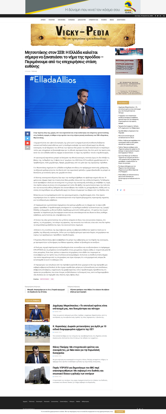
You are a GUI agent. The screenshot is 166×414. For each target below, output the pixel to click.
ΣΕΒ (52, 279)
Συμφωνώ (120, 411)
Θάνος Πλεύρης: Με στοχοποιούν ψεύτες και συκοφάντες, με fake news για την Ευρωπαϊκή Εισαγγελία (76, 350)
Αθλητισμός (121, 20)
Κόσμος (104, 20)
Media (112, 20)
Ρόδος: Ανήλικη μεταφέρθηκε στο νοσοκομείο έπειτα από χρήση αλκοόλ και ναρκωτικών (129, 142)
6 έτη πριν (28, 71)
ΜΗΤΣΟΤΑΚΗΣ (44, 279)
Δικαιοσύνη (82, 20)
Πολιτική (52, 20)
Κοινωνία (71, 20)
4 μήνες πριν (57, 311)
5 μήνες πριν (57, 356)
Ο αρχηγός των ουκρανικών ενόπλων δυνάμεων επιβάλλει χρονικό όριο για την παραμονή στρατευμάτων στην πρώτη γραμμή (128, 119)
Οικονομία (61, 20)
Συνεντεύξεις (93, 20)
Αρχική (43, 20)
